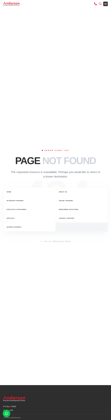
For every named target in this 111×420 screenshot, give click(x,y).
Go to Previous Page (57, 241)
